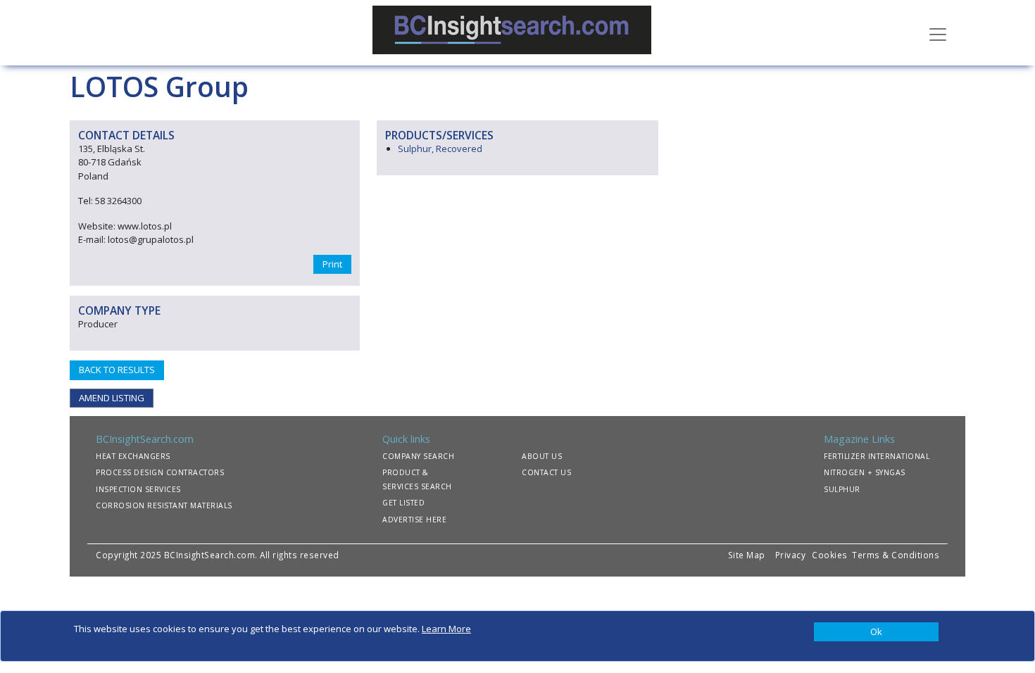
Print (332, 264)
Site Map (746, 554)
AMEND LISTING (111, 397)
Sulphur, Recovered (440, 148)
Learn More (446, 628)
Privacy (790, 554)
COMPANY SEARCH (418, 456)
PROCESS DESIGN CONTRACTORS (160, 472)
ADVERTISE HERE (414, 519)
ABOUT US (542, 456)
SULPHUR (842, 489)
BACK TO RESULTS (117, 369)
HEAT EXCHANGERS (133, 456)
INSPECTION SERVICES (138, 489)
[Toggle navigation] (938, 33)
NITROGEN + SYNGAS (864, 472)
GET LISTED (403, 503)
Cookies (831, 554)
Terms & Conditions (895, 554)
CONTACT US (546, 472)
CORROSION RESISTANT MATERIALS (164, 505)
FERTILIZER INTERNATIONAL (876, 456)
